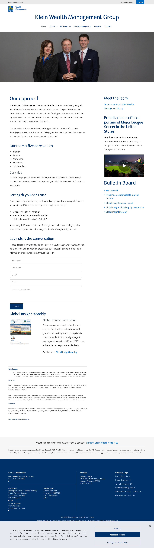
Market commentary (82, 26)
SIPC (114, 521)
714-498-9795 (52, 495)
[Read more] (11, 380)
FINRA (106, 521)
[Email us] (9, 481)
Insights (97, 26)
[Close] (150, 526)
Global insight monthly (116, 212)
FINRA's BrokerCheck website (101, 442)
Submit (16, 306)
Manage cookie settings (117, 542)
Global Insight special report (119, 203)
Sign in (140, 2)
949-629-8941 (17, 498)
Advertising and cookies (124, 495)
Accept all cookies (117, 535)
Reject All (117, 528)
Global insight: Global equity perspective (125, 207)
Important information (127, 2)
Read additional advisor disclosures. (18, 419)
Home (43, 26)
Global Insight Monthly (66, 352)
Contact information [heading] (17, 472)
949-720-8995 (19, 508)
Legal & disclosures (122, 480)
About (52, 26)
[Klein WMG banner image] (77, 57)
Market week (112, 190)
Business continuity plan (124, 488)
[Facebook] (14, 500)
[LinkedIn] (12, 500)
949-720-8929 (55, 493)
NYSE (98, 521)
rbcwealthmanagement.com (15, 2)
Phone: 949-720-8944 (16, 479)
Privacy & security (121, 476)
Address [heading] (83, 472)
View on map (85, 483)
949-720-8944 (19, 495)
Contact (108, 26)
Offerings (64, 26)
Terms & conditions (122, 484)
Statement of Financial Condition (127, 491)
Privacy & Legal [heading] (121, 472)
